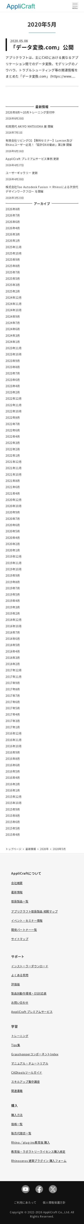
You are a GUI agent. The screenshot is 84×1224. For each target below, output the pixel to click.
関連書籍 (17, 1091)
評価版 (15, 984)
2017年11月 (14, 677)
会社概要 (17, 883)
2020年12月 (14, 500)
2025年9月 (13, 260)
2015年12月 (14, 797)
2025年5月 (13, 279)
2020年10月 (14, 506)
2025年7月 (13, 272)
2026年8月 (13, 209)
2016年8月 (13, 759)
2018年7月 (13, 632)
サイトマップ (19, 939)
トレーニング (19, 1036)
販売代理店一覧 (21, 1133)
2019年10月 (14, 569)
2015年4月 (13, 835)
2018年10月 (14, 626)
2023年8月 (13, 367)
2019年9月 (13, 575)
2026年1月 (13, 241)
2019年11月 (14, 563)
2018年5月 (13, 645)
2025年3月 (13, 285)
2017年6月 (13, 702)
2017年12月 (14, 670)
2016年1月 (13, 790)
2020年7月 (13, 519)
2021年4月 (13, 493)
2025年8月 (13, 266)
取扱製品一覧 (19, 901)
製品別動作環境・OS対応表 (28, 993)
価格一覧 (17, 1124)
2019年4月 (13, 601)
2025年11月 (14, 247)
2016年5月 (13, 771)
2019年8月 (13, 582)
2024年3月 (13, 336)
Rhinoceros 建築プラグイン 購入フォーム (39, 1161)
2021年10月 (14, 474)
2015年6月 (13, 822)
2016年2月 (13, 784)
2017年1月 (13, 727)
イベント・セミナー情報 (27, 921)
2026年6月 (13, 222)
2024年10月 (14, 310)
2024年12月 (14, 298)
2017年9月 (13, 683)
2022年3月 (13, 443)
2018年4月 (13, 651)
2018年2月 (13, 664)
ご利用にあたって (25, 1202)
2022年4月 (13, 437)
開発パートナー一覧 (24, 930)
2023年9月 (13, 361)
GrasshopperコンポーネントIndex (34, 1054)
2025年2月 (13, 291)
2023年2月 (13, 392)
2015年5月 (13, 828)
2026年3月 (13, 234)
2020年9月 (13, 512)
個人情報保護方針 (54, 1202)
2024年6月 (13, 329)
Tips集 (15, 1045)
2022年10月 (14, 411)
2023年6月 (13, 380)
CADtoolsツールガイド (26, 1073)
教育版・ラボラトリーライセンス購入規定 (38, 1152)
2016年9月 (13, 752)
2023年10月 (14, 354)
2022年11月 (14, 405)
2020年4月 (13, 538)
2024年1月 (13, 342)
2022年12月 (14, 399)
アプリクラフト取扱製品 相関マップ (34, 911)
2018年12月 (14, 620)
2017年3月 (13, 721)
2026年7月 (13, 215)
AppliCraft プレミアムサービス (31, 1012)
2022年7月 (13, 424)
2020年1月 (13, 550)
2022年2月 (13, 449)
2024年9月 (13, 317)
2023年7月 (13, 373)
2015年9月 (13, 809)
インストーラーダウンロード (29, 966)
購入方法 (17, 1115)
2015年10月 (14, 803)
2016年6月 (13, 765)
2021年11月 (14, 468)
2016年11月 (14, 740)
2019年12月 (14, 556)
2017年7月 (13, 696)
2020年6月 (13, 525)
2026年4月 (13, 228)
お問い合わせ (19, 1003)
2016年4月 (13, 778)
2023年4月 (13, 386)
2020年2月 (13, 544)
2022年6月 (13, 430)
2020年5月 (13, 531)
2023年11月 (14, 348)
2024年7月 (13, 323)
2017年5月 (13, 708)
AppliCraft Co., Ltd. (56, 1212)
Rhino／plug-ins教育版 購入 (30, 1142)
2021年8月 (13, 481)
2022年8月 (13, 418)
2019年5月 (13, 594)
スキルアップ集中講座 (25, 1082)
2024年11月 (14, 304)
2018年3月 (13, 658)
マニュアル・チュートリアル (29, 1063)
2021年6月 (13, 487)
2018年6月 (13, 639)
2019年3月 (13, 607)
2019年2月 (13, 613)
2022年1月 (13, 455)
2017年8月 (13, 689)
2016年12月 (14, 733)
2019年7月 (13, 588)
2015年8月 (13, 816)
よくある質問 (19, 975)
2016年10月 (14, 746)
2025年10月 (14, 253)
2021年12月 (14, 462)
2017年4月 (13, 714)
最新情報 (17, 892)
